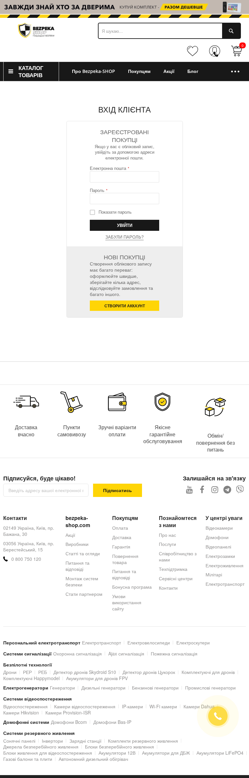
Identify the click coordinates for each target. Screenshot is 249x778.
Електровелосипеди (148, 642)
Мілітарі (214, 574)
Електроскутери (193, 642)
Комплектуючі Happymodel (31, 678)
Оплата (120, 528)
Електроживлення (224, 565)
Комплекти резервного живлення (143, 740)
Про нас (167, 535)
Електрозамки (220, 556)
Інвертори (52, 740)
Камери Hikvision (21, 712)
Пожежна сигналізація (174, 653)
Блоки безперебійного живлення (119, 746)
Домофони (217, 537)
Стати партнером (83, 594)
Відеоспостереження (25, 706)
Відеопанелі (218, 546)
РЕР (27, 672)
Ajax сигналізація (126, 653)
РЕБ (42, 672)
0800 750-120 (216, 54)
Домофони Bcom (69, 722)
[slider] (124, 7)
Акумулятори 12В (117, 752)
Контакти (168, 587)
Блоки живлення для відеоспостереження (47, 752)
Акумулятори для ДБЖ (166, 752)
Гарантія (121, 546)
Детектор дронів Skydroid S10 (84, 672)
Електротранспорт (225, 584)
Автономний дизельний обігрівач (93, 759)
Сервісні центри (176, 578)
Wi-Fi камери (163, 706)
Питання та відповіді (77, 566)
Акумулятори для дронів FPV (97, 678)
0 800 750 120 (26, 559)
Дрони (10, 672)
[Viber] (240, 489)
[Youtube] (189, 489)
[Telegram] (227, 489)
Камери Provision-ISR (68, 712)
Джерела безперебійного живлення (40, 746)
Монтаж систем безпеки (81, 581)
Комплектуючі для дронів (208, 672)
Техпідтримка (173, 569)
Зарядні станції (85, 740)
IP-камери (132, 706)
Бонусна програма (132, 587)
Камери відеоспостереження (84, 706)
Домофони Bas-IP (112, 722)
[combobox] (169, 30)
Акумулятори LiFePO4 (219, 752)
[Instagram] (215, 489)
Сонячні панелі (19, 740)
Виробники (77, 544)
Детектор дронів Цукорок (149, 672)
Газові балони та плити (27, 759)
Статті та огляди (82, 553)
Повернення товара (125, 559)
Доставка (121, 537)
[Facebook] (202, 489)
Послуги (167, 544)
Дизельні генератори (103, 687)
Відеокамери (219, 528)
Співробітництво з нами (177, 556)
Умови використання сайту (126, 602)
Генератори (62, 687)
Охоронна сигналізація (77, 653)
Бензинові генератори (155, 687)
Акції (70, 535)
